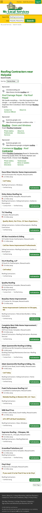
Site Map (4, 501)
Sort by (3, 81)
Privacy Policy (33, 497)
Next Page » (37, 485)
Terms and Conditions (17, 497)
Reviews (11, 501)
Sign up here (6, 503)
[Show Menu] (1, 2)
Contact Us (5, 497)
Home (4, 495)
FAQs (26, 497)
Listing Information (19, 495)
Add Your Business (32, 495)
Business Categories (27, 501)
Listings (17, 501)
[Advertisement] (21, 47)
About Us (9, 495)
